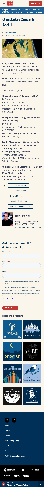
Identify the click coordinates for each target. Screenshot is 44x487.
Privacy (7, 451)
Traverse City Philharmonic (20, 206)
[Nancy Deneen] (7, 219)
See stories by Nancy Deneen (28, 227)
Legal (7, 446)
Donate (36, 3)
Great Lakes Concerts (18, 185)
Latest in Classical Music (19, 201)
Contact (8, 431)
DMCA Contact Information (15, 456)
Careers (8, 436)
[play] (3, 484)
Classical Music (16, 196)
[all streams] (41, 484)
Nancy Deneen (10, 32)
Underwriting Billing (12, 441)
